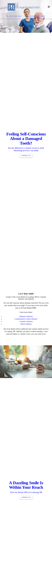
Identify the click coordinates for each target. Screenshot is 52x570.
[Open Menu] (49, 7)
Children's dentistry (26, 430)
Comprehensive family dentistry (26, 433)
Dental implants (26, 438)
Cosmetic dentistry (26, 435)
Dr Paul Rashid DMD (36, 16)
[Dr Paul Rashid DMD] (23, 7)
